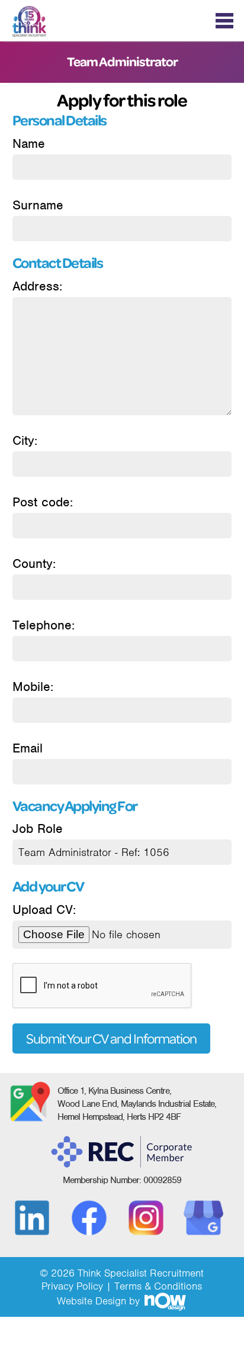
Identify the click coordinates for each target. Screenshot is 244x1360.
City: (24, 440)
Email (27, 748)
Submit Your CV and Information (111, 1038)
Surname (37, 205)
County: (34, 563)
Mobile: (32, 686)
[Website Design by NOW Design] (165, 1300)
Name (28, 143)
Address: (37, 286)
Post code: (42, 502)
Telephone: (43, 625)
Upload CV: (44, 910)
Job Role (37, 828)
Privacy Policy (72, 1286)
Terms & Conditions (158, 1286)
